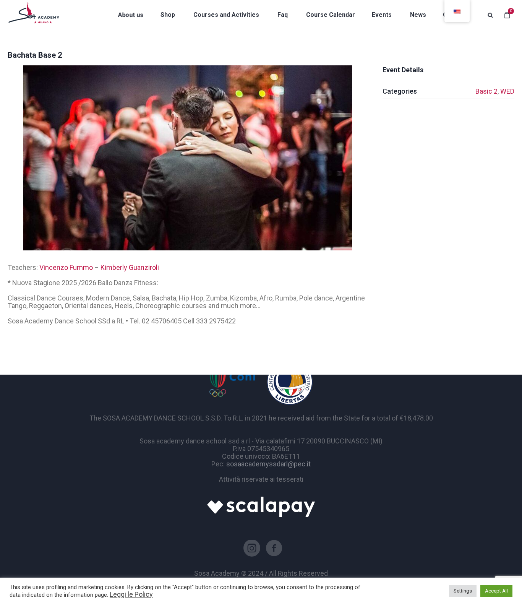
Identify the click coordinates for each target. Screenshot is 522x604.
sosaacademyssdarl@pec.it (268, 464)
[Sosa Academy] (33, 14)
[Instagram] (251, 548)
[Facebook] (274, 548)
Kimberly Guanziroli (130, 267)
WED (507, 91)
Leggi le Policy (131, 594)
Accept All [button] (496, 591)
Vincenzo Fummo (66, 267)
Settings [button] (463, 591)
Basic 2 (486, 91)
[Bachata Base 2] (187, 157)
